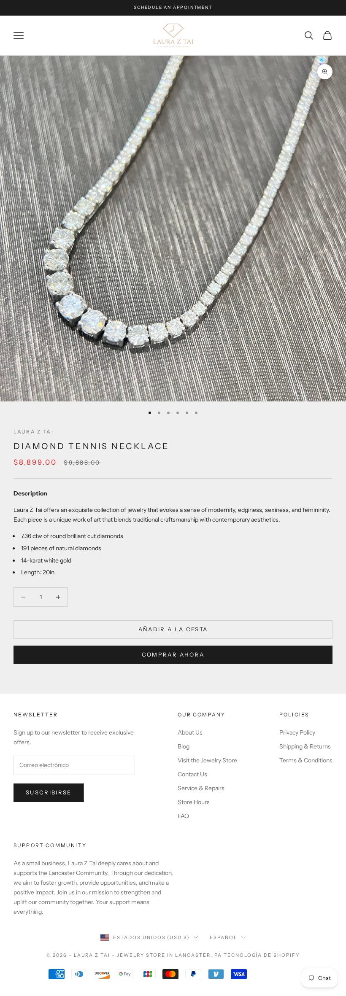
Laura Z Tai (34, 431)
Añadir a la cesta (173, 629)
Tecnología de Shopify (262, 955)
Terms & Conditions (305, 760)
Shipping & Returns (305, 746)
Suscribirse (49, 792)
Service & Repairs (201, 788)
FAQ (183, 816)
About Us (190, 732)
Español (223, 937)
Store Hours (194, 802)
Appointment (192, 7)
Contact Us (192, 774)
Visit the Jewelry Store (207, 760)
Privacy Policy (297, 732)
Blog (183, 746)
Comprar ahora (173, 654)
